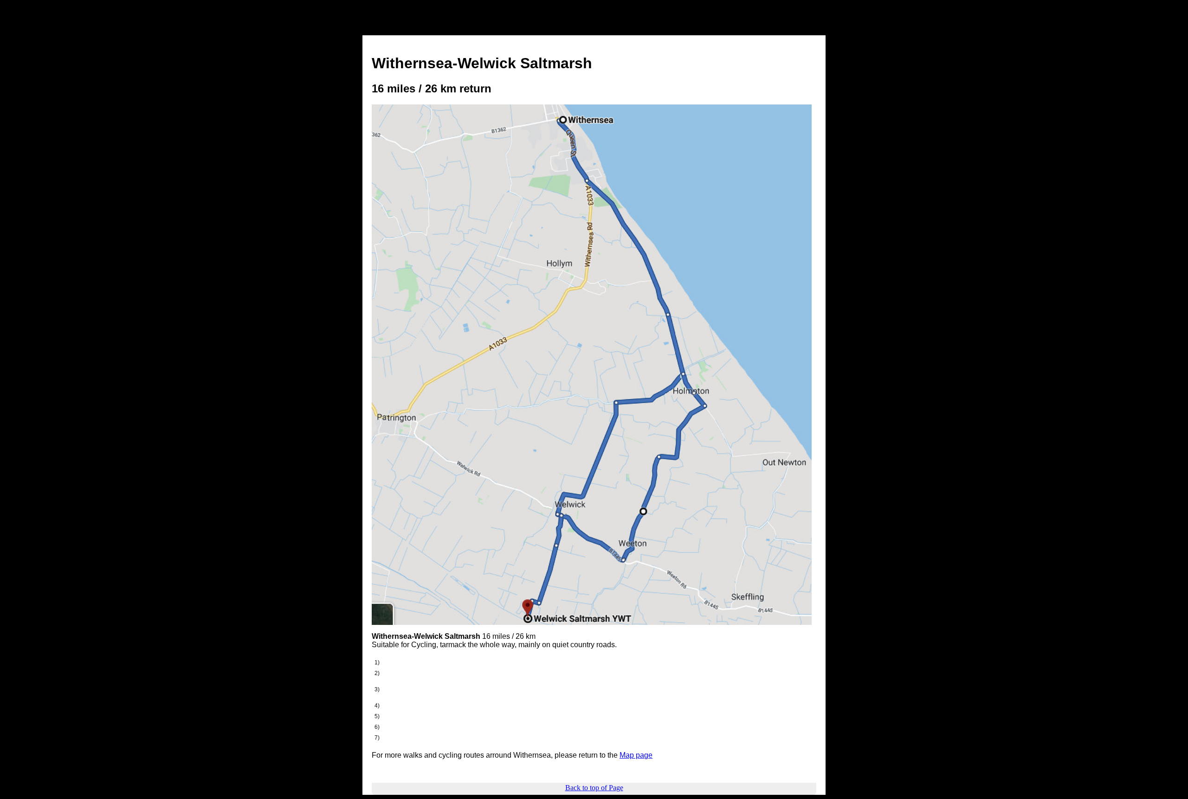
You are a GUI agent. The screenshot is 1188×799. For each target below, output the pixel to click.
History (666, 28)
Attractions (552, 28)
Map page (636, 755)
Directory (775, 28)
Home (379, 28)
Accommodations (432, 28)
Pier (699, 28)
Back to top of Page (594, 788)
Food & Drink (498, 28)
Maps (631, 28)
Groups (733, 28)
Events (595, 28)
